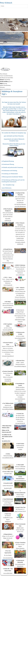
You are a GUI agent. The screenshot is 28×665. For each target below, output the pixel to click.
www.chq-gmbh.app (20, 468)
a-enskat (20, 449)
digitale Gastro (20, 528)
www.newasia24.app (8, 558)
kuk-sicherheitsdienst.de (20, 480)
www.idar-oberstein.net (20, 206)
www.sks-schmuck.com (20, 299)
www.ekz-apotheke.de (8, 329)
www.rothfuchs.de (20, 274)
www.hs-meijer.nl (8, 307)
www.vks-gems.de (8, 285)
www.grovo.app (8, 473)
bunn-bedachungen (7, 504)
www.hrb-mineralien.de (7, 262)
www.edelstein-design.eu (20, 366)
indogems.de (8, 521)
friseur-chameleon (20, 548)
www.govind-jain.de (20, 423)
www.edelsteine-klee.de (7, 457)
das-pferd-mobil (8, 488)
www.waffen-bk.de (7, 573)
